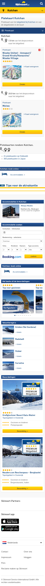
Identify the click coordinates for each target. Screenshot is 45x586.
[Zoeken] (41, 3)
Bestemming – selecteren (12, 237)
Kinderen (14, 246)
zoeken (33, 256)
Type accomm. (33, 246)
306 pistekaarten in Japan (15, 159)
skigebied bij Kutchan (26, 22)
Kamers (22, 246)
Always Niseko (27, 206)
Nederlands (13, 543)
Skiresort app (8, 514)
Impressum (6, 557)
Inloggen (27, 557)
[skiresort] (22, 3)
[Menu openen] (3, 3)
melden (33, 169)
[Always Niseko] (7, 211)
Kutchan (12, 10)
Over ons (28, 552)
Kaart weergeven (32, 67)
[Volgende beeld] (40, 301)
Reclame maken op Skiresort (14, 568)
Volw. (5, 246)
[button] (12, 257)
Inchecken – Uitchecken (11, 229)
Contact (4, 552)
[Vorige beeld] (4, 301)
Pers (3, 563)
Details (22, 84)
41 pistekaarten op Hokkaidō (16, 156)
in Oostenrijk (18, 418)
